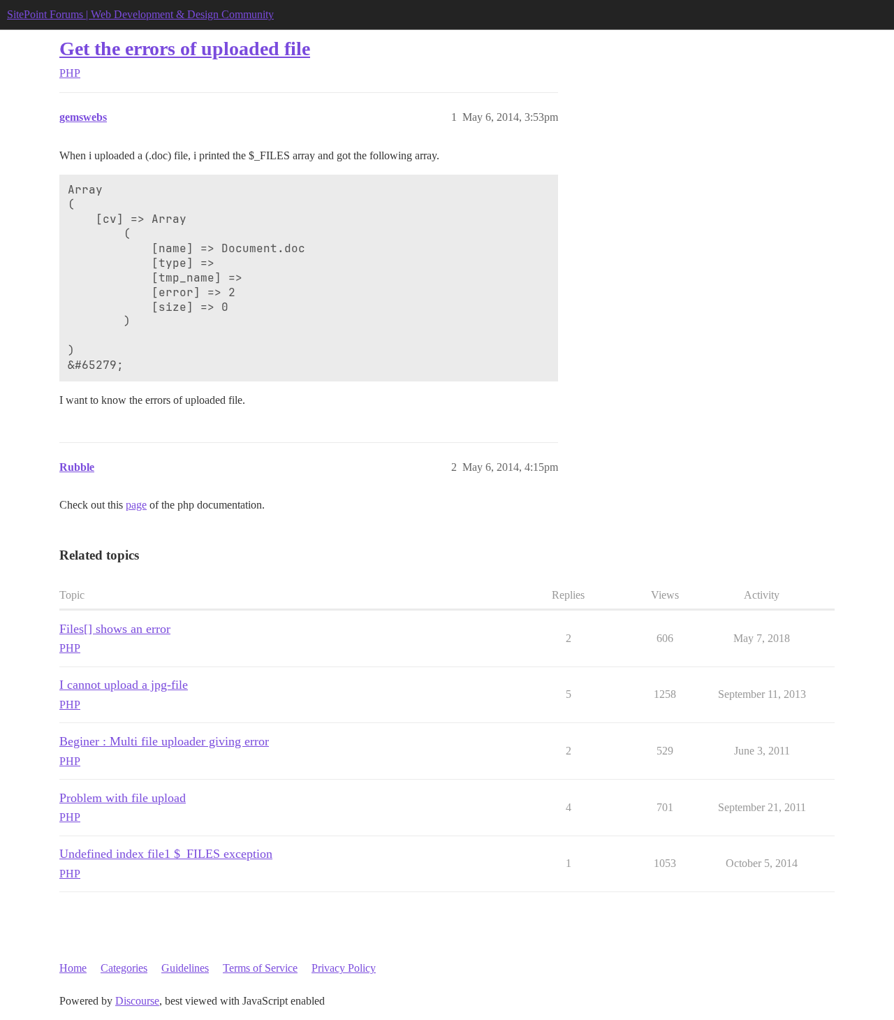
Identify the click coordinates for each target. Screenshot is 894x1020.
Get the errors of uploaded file (184, 48)
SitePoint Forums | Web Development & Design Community (140, 14)
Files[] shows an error (114, 629)
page (136, 505)
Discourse (137, 1001)
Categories (124, 968)
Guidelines (185, 968)
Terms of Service (260, 968)
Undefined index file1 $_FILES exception (165, 854)
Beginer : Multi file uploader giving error (164, 741)
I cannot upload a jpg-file (123, 685)
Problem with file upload (122, 798)
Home (73, 968)
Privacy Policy (344, 968)
